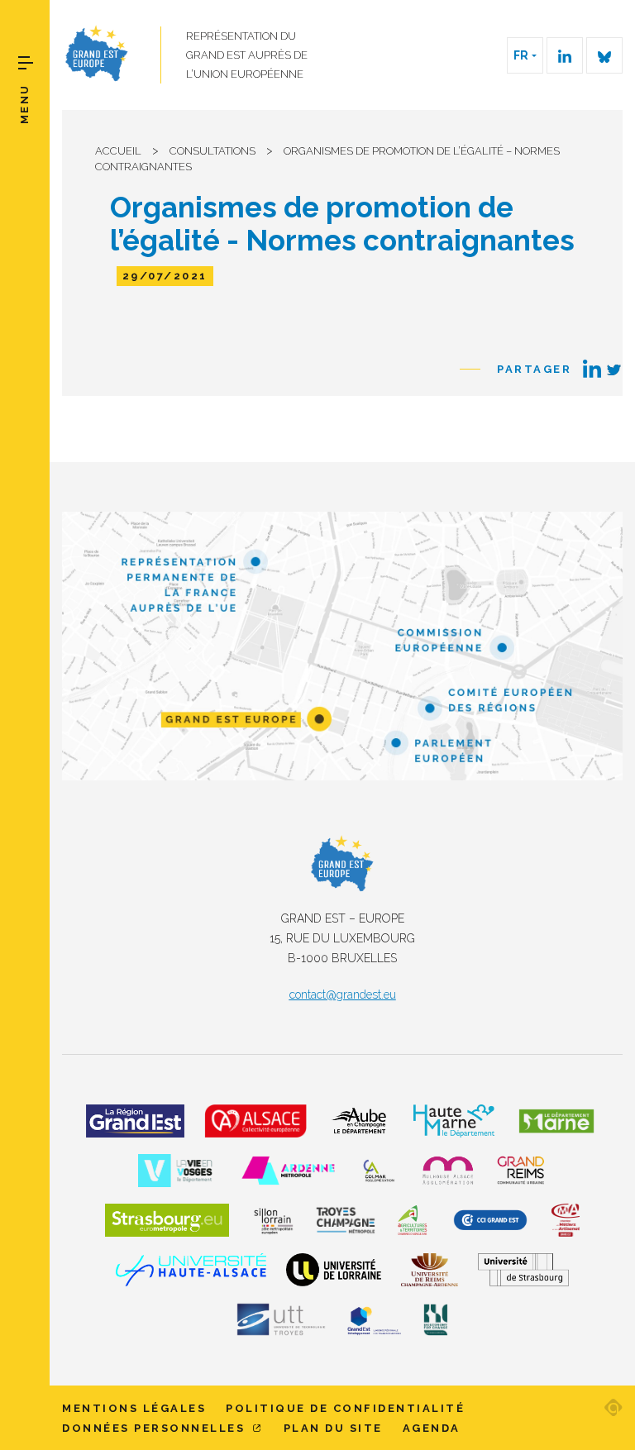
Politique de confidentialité (345, 1408)
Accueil (118, 151)
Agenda (432, 1428)
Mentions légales (134, 1408)
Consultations (212, 151)
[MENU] (26, 63)
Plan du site (333, 1428)
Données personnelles (156, 1428)
